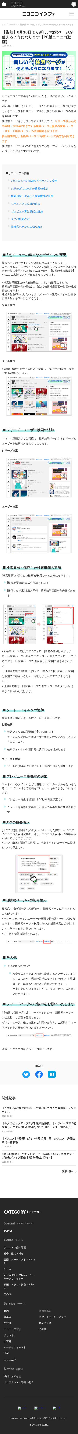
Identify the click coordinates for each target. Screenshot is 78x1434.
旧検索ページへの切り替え (27, 227)
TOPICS (13, 25)
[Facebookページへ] (39, 1408)
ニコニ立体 (10, 1360)
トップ (5, 25)
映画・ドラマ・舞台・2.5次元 (19, 1286)
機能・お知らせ (12, 1376)
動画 (6, 1311)
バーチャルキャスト (15, 1347)
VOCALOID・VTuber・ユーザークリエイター (19, 1277)
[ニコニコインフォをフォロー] (22, 1408)
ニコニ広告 (45, 1311)
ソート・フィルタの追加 (25, 204)
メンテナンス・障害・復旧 (18, 1382)
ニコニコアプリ (12, 1329)
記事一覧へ (68, 1171)
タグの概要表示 (20, 219)
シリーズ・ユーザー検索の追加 (29, 188)
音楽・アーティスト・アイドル (20, 1261)
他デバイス (45, 1323)
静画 (6, 1317)
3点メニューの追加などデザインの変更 (34, 181)
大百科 (7, 1341)
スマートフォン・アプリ (52, 1317)
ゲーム (7, 1269)
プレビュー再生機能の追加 (27, 211)
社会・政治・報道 (13, 1253)
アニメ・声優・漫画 (15, 1247)
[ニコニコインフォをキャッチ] (56, 1408)
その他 (7, 1294)
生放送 (7, 1323)
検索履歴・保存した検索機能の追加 (32, 196)
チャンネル (10, 1335)
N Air (6, 1353)
